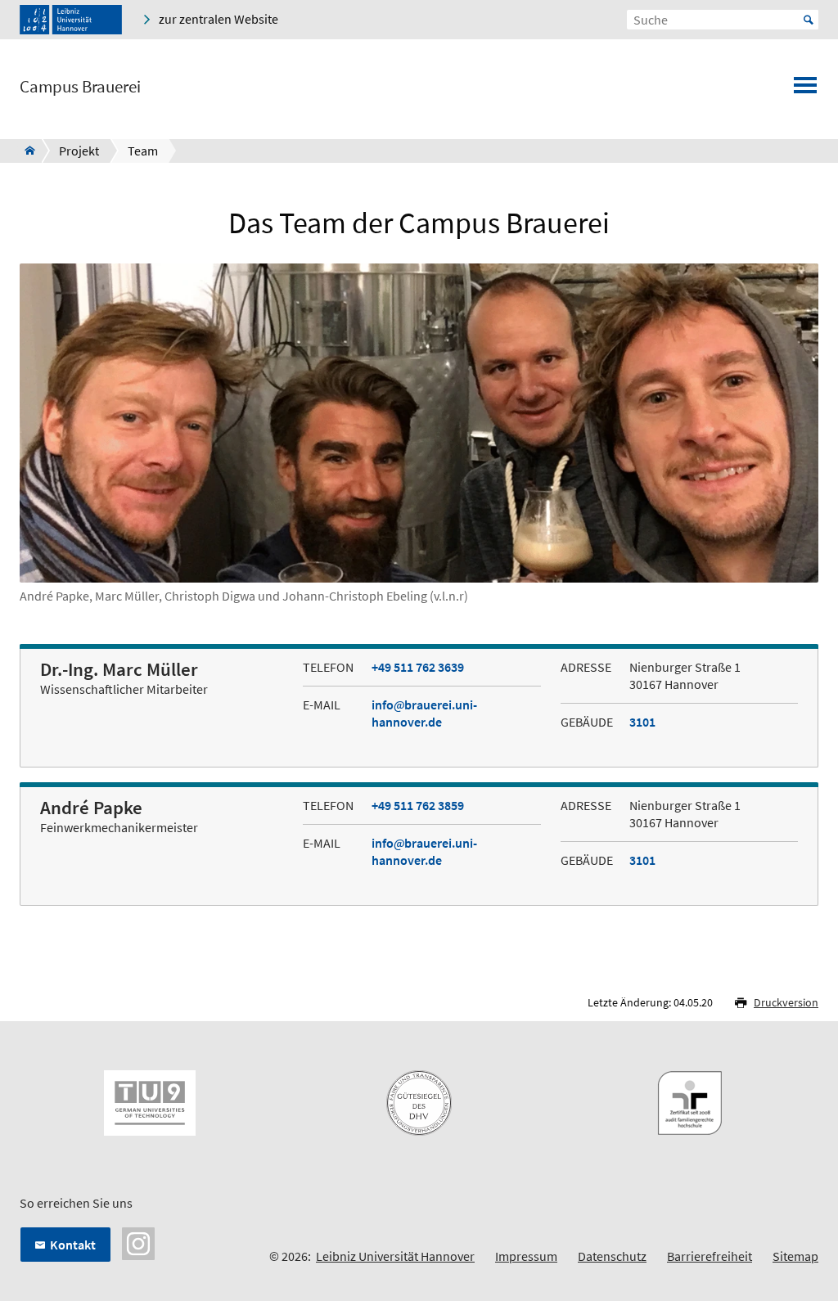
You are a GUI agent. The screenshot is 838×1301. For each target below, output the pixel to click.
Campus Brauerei (80, 87)
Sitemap (795, 1256)
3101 (642, 722)
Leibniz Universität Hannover (395, 1256)
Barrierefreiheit (709, 1256)
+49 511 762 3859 (418, 805)
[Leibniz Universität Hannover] (71, 19)
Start (808, 19)
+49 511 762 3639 (418, 667)
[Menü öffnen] (805, 90)
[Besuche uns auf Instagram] (138, 1242)
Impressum (526, 1256)
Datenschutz (612, 1256)
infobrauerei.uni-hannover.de (424, 713)
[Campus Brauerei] (25, 150)
